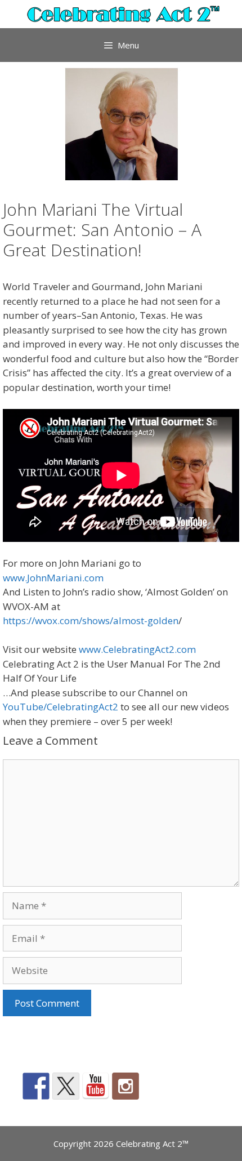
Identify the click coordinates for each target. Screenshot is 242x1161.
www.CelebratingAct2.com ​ (138, 649)
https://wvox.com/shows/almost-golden (90, 620)
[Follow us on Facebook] (36, 1086)
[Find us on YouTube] (95, 1086)
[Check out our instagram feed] (125, 1086)
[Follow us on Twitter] (65, 1086)
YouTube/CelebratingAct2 (60, 706)
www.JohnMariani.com (53, 577)
